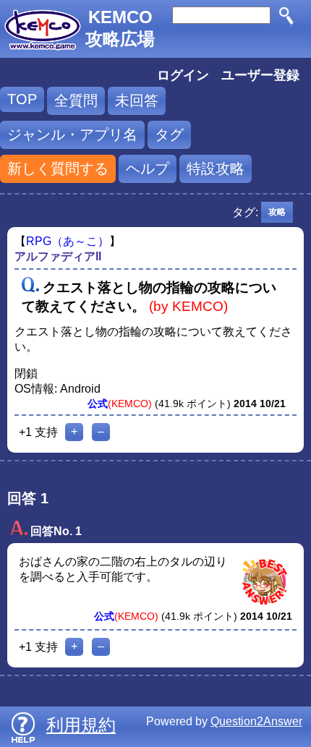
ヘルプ (147, 168)
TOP (22, 99)
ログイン (183, 75)
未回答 (136, 100)
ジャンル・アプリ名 (72, 134)
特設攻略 (215, 168)
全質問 (76, 100)
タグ (169, 134)
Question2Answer (256, 721)
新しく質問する (57, 168)
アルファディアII (57, 256)
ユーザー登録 (260, 75)
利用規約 (81, 725)
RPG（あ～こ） (67, 241)
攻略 (277, 212)
